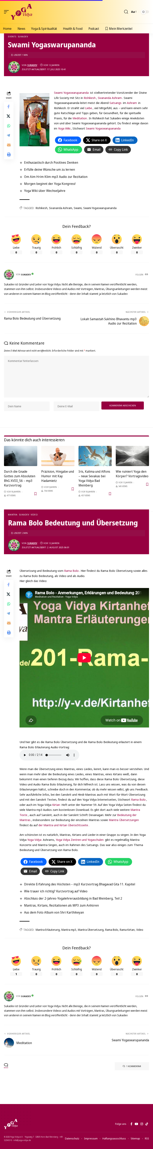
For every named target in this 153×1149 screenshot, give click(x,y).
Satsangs (116, 103)
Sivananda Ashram (110, 98)
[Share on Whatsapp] (9, 126)
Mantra (13, 514)
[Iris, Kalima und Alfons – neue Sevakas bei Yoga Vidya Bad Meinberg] (95, 456)
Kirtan (56, 805)
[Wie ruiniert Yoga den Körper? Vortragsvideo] (132, 456)
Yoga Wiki (64, 128)
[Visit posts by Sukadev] (14, 67)
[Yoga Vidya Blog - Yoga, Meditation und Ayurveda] (21, 12)
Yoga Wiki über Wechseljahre (44, 190)
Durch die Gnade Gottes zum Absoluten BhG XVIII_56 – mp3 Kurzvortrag (19, 478)
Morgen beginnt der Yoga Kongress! (50, 183)
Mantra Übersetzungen (124, 820)
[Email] (9, 145)
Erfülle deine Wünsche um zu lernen (49, 169)
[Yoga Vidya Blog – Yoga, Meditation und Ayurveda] (11, 1124)
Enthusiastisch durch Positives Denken (51, 162)
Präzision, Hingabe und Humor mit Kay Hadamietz (57, 476)
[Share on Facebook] (9, 106)
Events (12, 36)
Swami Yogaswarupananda (71, 93)
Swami (78, 208)
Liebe (88, 108)
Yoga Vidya (34, 840)
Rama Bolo (71, 571)
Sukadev (23, 36)
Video (34, 514)
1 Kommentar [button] (133, 1066)
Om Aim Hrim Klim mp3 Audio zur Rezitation (55, 176)
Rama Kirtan (127, 930)
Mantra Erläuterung (48, 930)
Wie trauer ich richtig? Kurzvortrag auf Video (55, 891)
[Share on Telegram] (9, 135)
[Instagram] (141, 1124)
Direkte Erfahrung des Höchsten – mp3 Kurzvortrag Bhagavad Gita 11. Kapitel (79, 884)
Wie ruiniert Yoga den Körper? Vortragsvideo (132, 473)
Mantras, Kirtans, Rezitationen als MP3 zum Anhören (61, 905)
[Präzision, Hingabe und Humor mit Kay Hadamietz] (58, 456)
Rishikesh (90, 98)
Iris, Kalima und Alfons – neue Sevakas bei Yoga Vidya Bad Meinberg (94, 478)
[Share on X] (9, 116)
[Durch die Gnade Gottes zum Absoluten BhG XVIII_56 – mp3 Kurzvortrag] (20, 456)
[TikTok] (146, 1124)
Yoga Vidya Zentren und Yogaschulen (80, 840)
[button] (7, 12)
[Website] (147, 274)
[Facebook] (131, 1124)
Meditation (80, 118)
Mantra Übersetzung (91, 930)
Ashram (132, 103)
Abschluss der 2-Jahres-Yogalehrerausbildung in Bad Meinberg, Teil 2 (73, 898)
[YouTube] (136, 1124)
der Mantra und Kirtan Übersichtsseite (63, 825)
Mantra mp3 (68, 930)
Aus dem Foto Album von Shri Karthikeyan (54, 912)
